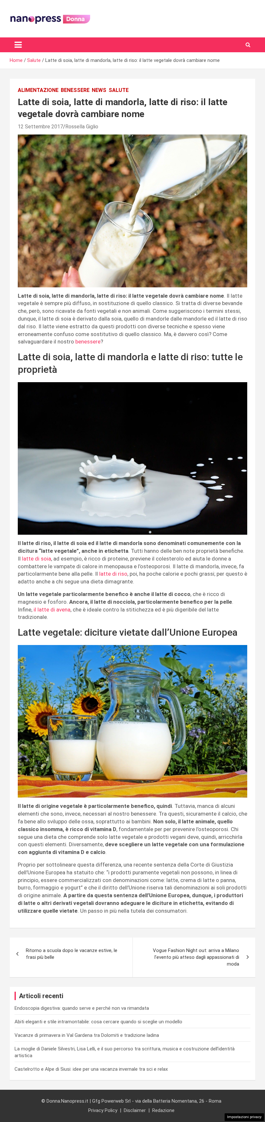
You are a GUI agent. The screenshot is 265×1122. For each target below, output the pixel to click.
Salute (119, 90)
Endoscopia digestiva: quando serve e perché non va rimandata (82, 1008)
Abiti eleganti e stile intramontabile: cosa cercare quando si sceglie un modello (98, 1022)
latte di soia (36, 558)
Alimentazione (38, 90)
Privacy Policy (102, 1110)
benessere (88, 341)
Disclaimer (135, 1110)
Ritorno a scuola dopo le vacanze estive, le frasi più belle (71, 954)
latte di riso (113, 574)
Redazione (163, 1110)
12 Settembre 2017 (40, 127)
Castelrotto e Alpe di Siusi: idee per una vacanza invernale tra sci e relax (91, 1069)
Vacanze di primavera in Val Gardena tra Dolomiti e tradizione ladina (87, 1035)
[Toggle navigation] (18, 44)
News (99, 90)
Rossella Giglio (81, 127)
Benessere (75, 90)
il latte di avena (52, 609)
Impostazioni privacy (244, 1117)
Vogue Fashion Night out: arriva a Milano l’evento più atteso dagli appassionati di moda (196, 957)
